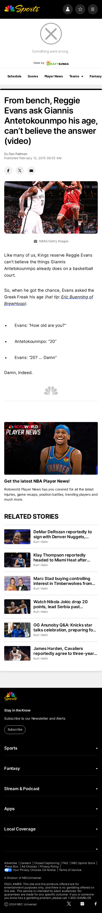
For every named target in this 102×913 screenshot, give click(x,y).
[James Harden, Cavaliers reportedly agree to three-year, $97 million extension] (17, 653)
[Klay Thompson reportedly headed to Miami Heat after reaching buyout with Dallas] (17, 560)
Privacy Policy (49, 866)
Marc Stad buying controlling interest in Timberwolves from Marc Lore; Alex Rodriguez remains (62, 581)
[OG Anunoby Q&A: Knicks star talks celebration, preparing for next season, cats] (17, 630)
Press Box (12, 866)
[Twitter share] (20, 170)
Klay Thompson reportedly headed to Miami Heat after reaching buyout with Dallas (60, 557)
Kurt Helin (40, 542)
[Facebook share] (8, 170)
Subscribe (15, 729)
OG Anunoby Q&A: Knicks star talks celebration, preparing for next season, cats (64, 627)
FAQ (65, 863)
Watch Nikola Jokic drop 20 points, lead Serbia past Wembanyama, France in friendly (60, 604)
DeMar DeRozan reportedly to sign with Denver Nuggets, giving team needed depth (62, 534)
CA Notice (49, 870)
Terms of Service (70, 870)
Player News (54, 76)
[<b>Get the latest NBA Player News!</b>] (51, 448)
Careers (25, 863)
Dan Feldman (18, 154)
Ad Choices (29, 866)
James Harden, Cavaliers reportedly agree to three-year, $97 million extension (64, 651)
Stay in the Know (17, 710)
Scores (33, 76)
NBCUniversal (31, 878)
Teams (74, 76)
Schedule (14, 76)
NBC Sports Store (83, 863)
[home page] (22, 9)
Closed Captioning (46, 863)
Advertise (10, 863)
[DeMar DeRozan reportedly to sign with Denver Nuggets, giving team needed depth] (17, 536)
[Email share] (31, 170)
